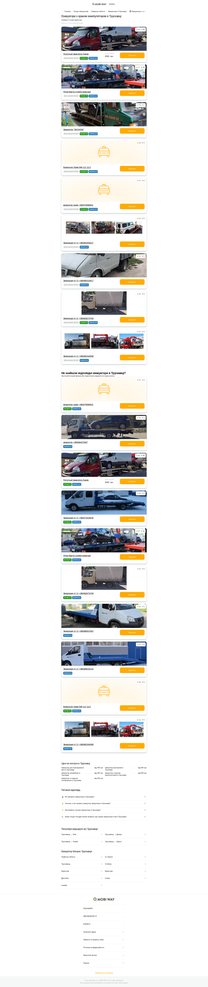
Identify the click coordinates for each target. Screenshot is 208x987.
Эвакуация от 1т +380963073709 (78, 318)
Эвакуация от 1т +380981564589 (78, 356)
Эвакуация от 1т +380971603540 (78, 518)
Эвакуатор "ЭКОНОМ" (73, 129)
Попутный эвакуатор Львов (76, 54)
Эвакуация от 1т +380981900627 (78, 243)
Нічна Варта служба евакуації (77, 92)
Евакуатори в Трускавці (117, 11)
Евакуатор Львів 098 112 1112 (77, 167)
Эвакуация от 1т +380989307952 (78, 631)
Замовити (132, 55)
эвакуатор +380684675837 (75, 442)
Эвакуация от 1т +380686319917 (78, 280)
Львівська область (98, 11)
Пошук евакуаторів (81, 11)
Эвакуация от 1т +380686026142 (78, 669)
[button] (144, 38)
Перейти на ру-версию (104, 973)
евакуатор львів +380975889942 (78, 205)
